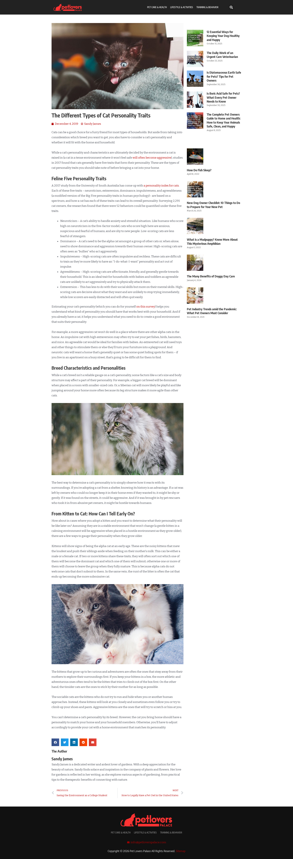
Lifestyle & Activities (181, 7)
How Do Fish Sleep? (199, 170)
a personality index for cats (161, 185)
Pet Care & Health (157, 7)
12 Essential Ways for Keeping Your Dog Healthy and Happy (223, 36)
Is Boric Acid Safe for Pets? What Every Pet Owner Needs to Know (223, 97)
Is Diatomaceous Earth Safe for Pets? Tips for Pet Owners (224, 76)
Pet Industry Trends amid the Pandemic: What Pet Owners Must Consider (212, 311)
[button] (231, 7)
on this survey (145, 306)
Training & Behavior (207, 7)
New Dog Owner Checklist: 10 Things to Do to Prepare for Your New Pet (213, 205)
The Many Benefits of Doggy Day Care (211, 276)
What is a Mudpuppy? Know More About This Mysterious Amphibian (212, 241)
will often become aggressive (152, 157)
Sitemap (180, 851)
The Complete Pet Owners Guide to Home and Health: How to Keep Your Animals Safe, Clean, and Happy (223, 120)
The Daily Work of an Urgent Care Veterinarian (222, 55)
